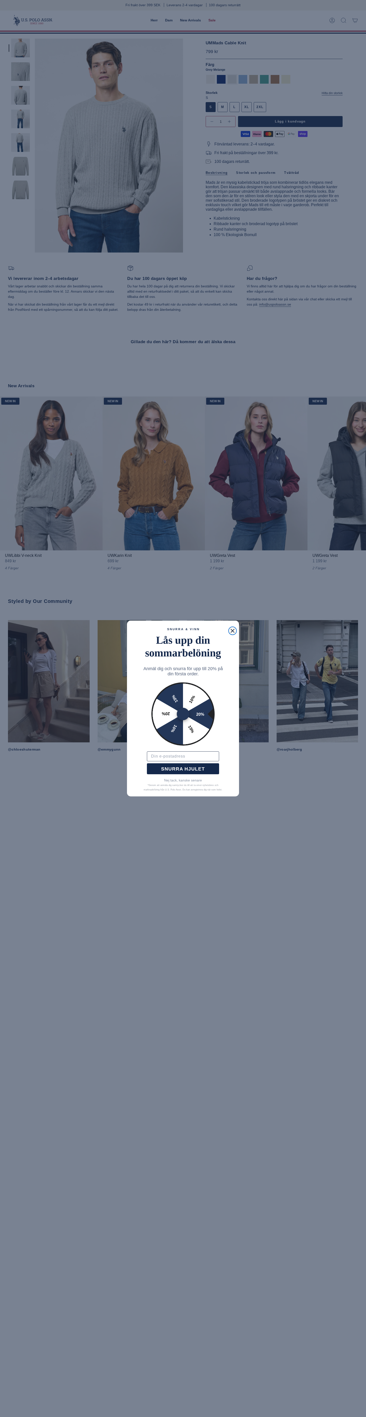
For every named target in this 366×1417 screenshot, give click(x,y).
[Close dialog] (233, 631)
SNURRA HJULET (183, 769)
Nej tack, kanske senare (183, 780)
